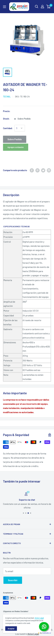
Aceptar (11, 628)
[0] (48, 6)
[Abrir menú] (4, 7)
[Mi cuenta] (42, 6)
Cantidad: (8, 128)
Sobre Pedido (15, 139)
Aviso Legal (39, 618)
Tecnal (7, 96)
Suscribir (13, 580)
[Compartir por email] (49, 170)
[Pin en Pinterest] (37, 170)
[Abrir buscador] (36, 6)
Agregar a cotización (16, 147)
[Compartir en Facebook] (32, 170)
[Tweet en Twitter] (43, 170)
